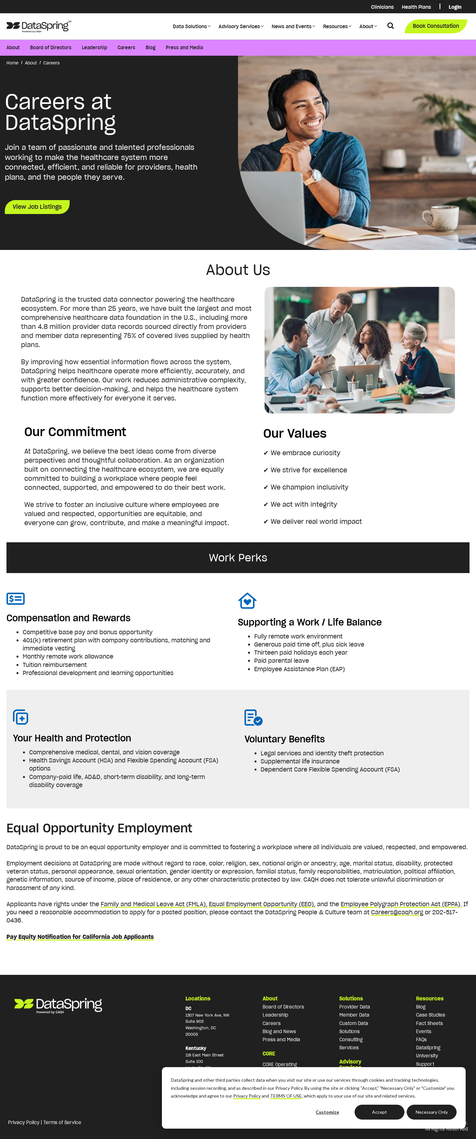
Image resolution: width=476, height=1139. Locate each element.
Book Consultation (436, 26)
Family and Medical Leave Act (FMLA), (154, 904)
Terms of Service (62, 1122)
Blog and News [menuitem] (279, 1031)
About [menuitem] (13, 48)
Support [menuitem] (425, 1064)
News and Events (292, 26)
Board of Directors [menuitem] (51, 48)
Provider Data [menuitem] (354, 1007)
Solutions (351, 998)
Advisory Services (239, 26)
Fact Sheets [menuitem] (429, 1023)
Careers (51, 63)
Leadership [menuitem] (94, 48)
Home (12, 63)
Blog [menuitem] (150, 48)
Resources (335, 26)
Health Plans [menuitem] (416, 7)
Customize (327, 1112)
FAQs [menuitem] (421, 1040)
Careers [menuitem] (126, 48)
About (366, 26)
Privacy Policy (247, 1096)
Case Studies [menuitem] (430, 1015)
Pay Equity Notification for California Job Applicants (80, 937)
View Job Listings (37, 206)
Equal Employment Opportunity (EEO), (262, 904)
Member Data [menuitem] (354, 1015)
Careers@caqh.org (397, 912)
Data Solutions (190, 26)
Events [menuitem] (423, 1031)
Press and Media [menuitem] (184, 48)
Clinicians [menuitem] (382, 7)
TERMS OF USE (286, 1096)
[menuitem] (440, 7)
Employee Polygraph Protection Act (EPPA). (401, 904)
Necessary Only (432, 1112)
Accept (379, 1112)
